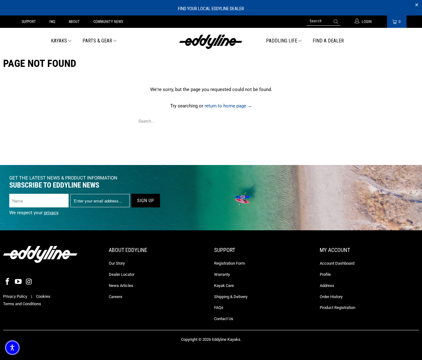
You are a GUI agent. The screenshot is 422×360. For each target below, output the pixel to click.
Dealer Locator (121, 274)
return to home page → (228, 106)
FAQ (52, 22)
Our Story (117, 263)
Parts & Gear (97, 41)
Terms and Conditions (22, 303)
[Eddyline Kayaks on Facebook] (7, 282)
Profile (325, 274)
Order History (331, 296)
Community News (108, 22)
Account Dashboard (337, 263)
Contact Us (223, 318)
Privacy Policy (15, 296)
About (74, 22)
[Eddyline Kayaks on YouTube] (18, 282)
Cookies (43, 296)
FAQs (218, 307)
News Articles (121, 285)
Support (29, 22)
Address (327, 285)
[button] (12, 347)
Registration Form (229, 263)
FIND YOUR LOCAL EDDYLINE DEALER (211, 8)
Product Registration (337, 307)
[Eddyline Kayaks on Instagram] (29, 282)
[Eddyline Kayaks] (211, 41)
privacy (51, 212)
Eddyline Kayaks (226, 339)
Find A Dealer (328, 41)
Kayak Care (224, 285)
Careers (115, 296)
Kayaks (59, 41)
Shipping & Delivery (230, 296)
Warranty (222, 274)
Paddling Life (281, 41)
